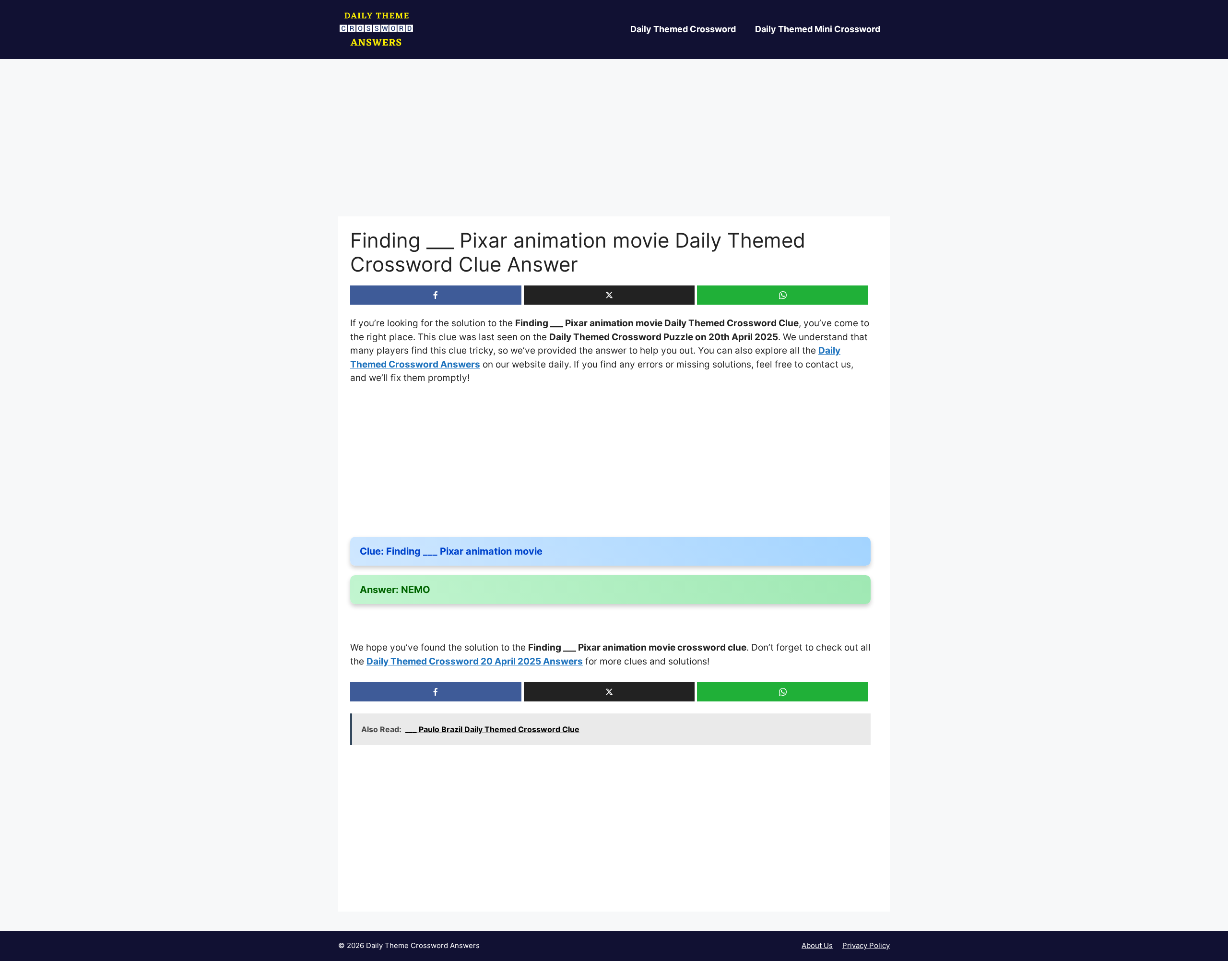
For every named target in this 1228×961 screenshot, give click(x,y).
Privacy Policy (866, 945)
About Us (817, 945)
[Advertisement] (614, 145)
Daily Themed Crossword (683, 29)
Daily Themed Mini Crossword (817, 29)
